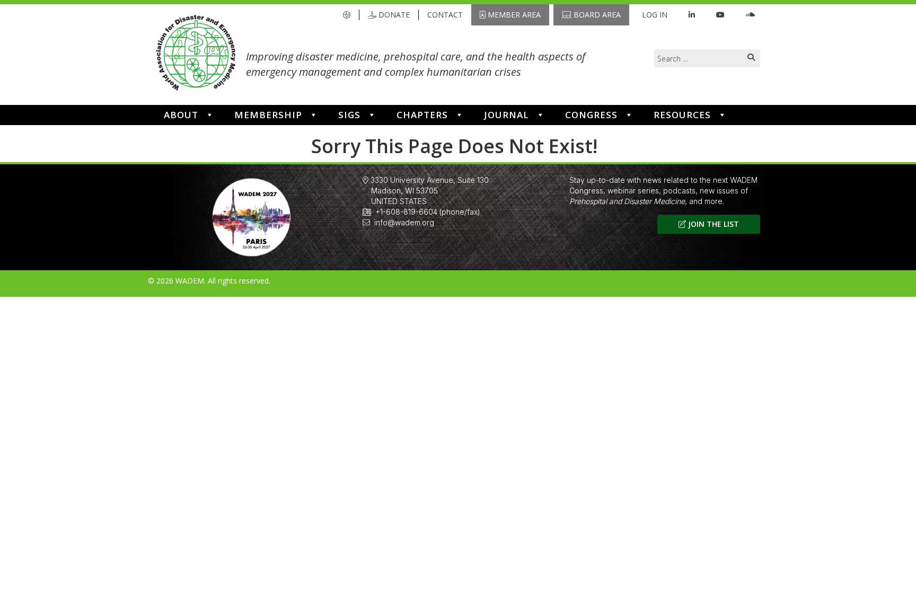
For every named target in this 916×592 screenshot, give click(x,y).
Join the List (712, 224)
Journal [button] (506, 115)
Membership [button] (268, 115)
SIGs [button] (349, 115)
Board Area (596, 15)
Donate (393, 15)
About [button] (181, 115)
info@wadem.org (404, 222)
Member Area (513, 15)
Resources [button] (682, 115)
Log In (654, 15)
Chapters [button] (422, 115)
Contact (445, 15)
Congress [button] (591, 115)
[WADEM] (195, 54)
